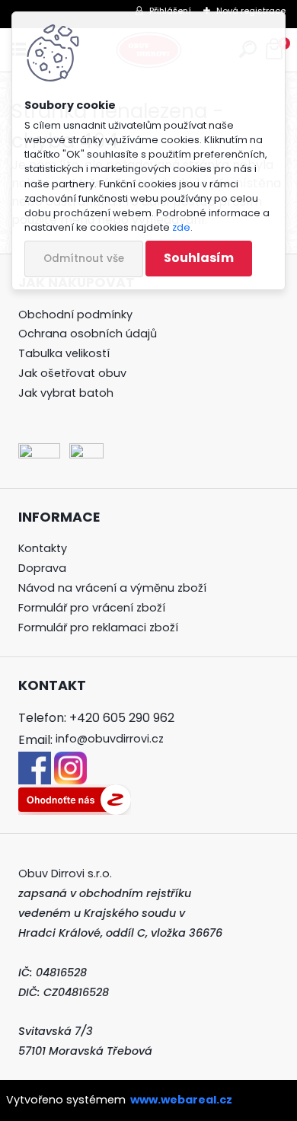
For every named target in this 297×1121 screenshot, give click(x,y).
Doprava (42, 568)
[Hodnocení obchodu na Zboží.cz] (74, 793)
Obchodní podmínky (75, 314)
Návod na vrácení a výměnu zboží (112, 588)
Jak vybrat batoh (65, 393)
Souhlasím (199, 258)
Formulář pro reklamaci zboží (98, 627)
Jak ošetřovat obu (69, 373)
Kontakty (42, 548)
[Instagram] (70, 760)
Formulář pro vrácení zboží (91, 607)
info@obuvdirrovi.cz (110, 738)
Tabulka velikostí (64, 353)
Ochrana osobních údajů (87, 333)
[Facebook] (34, 760)
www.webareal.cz (181, 1099)
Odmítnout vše (83, 258)
